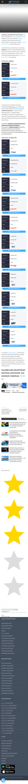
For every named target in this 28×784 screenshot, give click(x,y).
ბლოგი (6, 5)
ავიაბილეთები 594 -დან (14, 174)
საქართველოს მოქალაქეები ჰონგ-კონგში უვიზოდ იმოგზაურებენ (6, 412)
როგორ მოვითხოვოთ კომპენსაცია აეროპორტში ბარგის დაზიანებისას (17, 443)
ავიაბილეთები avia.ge (6, 748)
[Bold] (2, 609)
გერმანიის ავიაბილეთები (7, 643)
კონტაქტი (3, 763)
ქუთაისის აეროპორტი (6, 743)
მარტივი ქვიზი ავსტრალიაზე (23, 410)
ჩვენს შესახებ (4, 751)
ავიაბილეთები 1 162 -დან (14, 345)
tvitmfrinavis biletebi (5, 633)
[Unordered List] (8, 609)
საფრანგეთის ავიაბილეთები (8, 638)
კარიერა (3, 761)
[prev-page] (2, 465)
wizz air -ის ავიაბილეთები (7, 703)
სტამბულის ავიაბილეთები (7, 665)
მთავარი (2, 5)
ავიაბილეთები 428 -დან (14, 78)
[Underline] (4, 609)
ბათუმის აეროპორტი (6, 746)
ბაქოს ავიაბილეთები (6, 663)
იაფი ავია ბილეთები (6, 628)
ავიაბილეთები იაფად (6, 623)
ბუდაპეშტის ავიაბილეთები (7, 693)
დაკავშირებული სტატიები (9, 419)
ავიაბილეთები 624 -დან (14, 212)
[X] (6, 400)
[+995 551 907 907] (26, 2)
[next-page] (5, 465)
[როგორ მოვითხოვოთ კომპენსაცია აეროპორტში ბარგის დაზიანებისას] (5, 443)
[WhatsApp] (9, 400)
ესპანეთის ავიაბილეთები (7, 641)
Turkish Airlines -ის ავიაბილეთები (8, 708)
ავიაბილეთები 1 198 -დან (14, 250)
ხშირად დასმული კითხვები (7, 756)
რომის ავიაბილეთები (6, 685)
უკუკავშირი (4, 758)
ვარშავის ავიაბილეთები (7, 691)
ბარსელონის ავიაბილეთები (8, 675)
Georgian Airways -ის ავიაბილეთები (9, 705)
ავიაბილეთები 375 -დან (14, 97)
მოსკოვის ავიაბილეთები (7, 668)
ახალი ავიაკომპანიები (6, 392)
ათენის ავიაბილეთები (6, 673)
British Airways (8, 390)
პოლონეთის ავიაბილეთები (7, 653)
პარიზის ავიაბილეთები (6, 680)
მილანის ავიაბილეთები (6, 678)
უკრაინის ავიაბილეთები (7, 651)
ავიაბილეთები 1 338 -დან (14, 326)
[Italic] (3, 609)
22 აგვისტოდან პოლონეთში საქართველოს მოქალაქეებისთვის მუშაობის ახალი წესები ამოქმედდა (17, 434)
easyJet (13, 390)
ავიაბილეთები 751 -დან (14, 269)
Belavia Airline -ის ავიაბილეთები (8, 715)
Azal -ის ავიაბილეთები (6, 713)
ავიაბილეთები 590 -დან (14, 193)
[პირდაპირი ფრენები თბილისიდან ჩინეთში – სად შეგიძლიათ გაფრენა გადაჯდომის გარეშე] (5, 458)
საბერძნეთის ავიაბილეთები (8, 646)
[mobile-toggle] (2, 2)
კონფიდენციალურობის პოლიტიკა (9, 753)
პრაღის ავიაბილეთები (6, 683)
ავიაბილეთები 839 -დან (14, 288)
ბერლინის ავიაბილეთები (7, 670)
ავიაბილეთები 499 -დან (14, 231)
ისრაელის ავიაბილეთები (7, 648)
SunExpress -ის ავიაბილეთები (7, 720)
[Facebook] (2, 400)
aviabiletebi (3, 631)
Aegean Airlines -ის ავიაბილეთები (8, 718)
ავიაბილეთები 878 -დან (14, 307)
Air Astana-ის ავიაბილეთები (7, 730)
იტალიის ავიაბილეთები (6, 636)
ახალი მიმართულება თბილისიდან (18, 392)
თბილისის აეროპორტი (6, 741)
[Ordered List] (7, 609)
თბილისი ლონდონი (19, 109)
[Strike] (6, 609)
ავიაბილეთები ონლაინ (6, 626)
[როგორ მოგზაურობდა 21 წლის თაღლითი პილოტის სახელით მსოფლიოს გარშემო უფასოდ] (5, 449)
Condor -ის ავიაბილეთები (7, 725)
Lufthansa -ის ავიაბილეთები (7, 728)
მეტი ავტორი (21, 419)
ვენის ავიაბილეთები (6, 688)
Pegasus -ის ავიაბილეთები (7, 710)
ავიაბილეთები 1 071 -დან (14, 155)
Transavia (17, 390)
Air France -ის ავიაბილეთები (7, 723)
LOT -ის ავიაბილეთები (6, 733)
